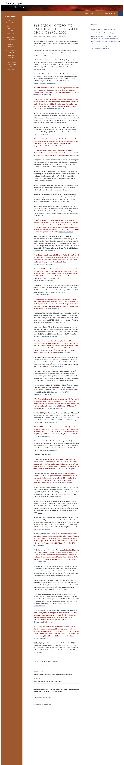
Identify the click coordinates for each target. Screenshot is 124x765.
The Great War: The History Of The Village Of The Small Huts (56, 610)
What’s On (107, 13)
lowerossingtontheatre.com (43, 394)
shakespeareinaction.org (49, 336)
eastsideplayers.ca (56, 408)
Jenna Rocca (52, 36)
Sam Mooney (10, 46)
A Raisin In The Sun (40, 459)
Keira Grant (10, 41)
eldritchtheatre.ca (39, 545)
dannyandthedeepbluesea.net (54, 108)
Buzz (115, 13)
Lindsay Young (11, 28)
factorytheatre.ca (64, 352)
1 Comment (62, 36)
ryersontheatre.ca (43, 436)
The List (37, 626)
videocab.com (38, 622)
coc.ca (59, 496)
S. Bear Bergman (11, 39)
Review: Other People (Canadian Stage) (102, 33)
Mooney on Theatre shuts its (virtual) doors (103, 29)
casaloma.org (45, 134)
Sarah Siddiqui (11, 69)
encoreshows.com (58, 366)
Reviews (100, 13)
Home (86, 13)
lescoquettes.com (73, 155)
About (92, 13)
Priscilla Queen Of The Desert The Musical (49, 550)
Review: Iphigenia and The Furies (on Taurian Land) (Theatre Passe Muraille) (103, 47)
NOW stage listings (52, 661)
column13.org (61, 167)
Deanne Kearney (11, 62)
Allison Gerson (11, 57)
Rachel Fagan (10, 55)
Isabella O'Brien (11, 64)
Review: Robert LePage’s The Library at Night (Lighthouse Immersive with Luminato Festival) (104, 37)
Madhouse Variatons (42, 534)
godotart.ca (41, 215)
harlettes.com (64, 190)
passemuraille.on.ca (68, 380)
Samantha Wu (11, 33)
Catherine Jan (10, 59)
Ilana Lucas (10, 44)
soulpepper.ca (70, 469)
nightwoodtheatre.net (41, 638)
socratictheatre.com (45, 180)
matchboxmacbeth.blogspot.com (44, 264)
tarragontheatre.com (51, 422)
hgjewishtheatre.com (66, 232)
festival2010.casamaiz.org (42, 95)
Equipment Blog (45, 697)
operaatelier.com (39, 69)
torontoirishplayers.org (41, 294)
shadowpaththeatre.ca (51, 308)
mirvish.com (42, 561)
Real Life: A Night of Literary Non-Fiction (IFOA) (48, 680)
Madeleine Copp (11, 53)
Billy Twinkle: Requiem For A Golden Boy (49, 473)
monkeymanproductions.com (43, 280)
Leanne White (10, 30)
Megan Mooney (9, 22)
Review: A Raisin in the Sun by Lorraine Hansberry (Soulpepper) (53, 673)
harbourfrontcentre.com (58, 122)
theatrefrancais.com (50, 250)
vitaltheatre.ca (60, 322)
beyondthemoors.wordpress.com (45, 83)
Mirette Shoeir (11, 66)
